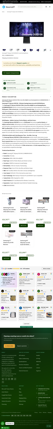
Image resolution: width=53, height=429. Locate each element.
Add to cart (6, 225)
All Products (22, 355)
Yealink (38, 355)
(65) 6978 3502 (23, 1)
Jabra (37, 364)
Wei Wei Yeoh (44, 307)
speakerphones (5, 372)
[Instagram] (9, 379)
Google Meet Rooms (7, 395)
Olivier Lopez (26, 273)
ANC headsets (7, 370)
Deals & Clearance (23, 371)
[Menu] (49, 6)
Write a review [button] (46, 268)
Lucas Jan (26, 290)
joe (42, 290)
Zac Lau (7, 307)
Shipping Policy (22, 398)
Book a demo (10, 346)
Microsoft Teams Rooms (8, 389)
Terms (40, 412)
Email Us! (6, 427)
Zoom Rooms (5, 392)
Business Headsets (24, 364)
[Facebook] (6, 379)
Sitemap (21, 404)
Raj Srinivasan (27, 307)
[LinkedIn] (3, 379)
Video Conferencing (24, 358)
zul (5, 290)
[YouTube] (12, 379)
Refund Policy (22, 401)
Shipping (4, 58)
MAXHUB (38, 361)
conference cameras (7, 374)
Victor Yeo (44, 273)
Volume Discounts (6, 401)
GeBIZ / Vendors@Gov (46, 1)
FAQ (20, 389)
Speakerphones (23, 361)
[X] (3, 382)
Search (20, 395)
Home (3, 11)
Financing (4, 404)
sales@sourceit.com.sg (34, 1)
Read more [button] (3, 285)
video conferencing (7, 357)
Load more (26, 323)
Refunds (44, 412)
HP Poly (38, 358)
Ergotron (38, 371)
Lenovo (38, 367)
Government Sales (6, 398)
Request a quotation (22, 346)
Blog (20, 392)
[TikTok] (15, 379)
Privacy (36, 412)
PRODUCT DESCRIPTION (9, 97)
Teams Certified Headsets (25, 367)
